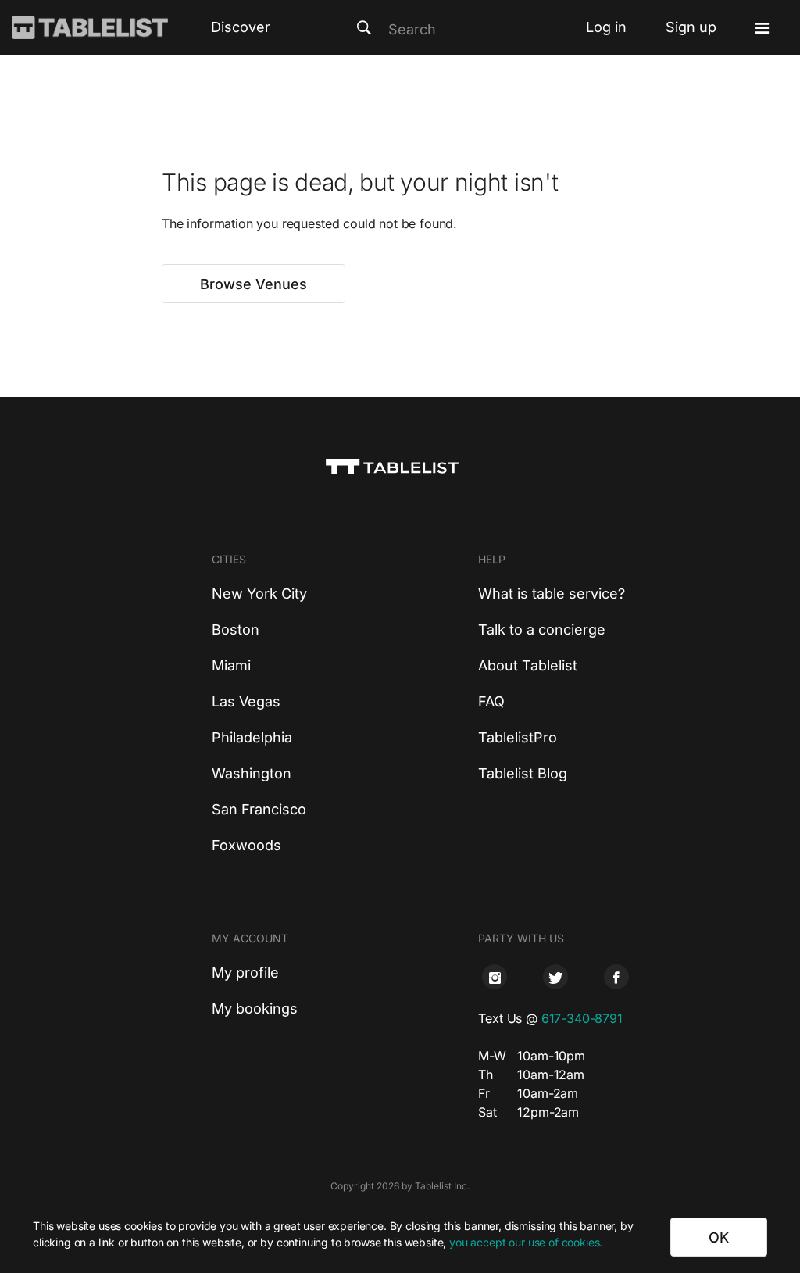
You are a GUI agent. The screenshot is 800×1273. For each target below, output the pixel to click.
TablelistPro (517, 737)
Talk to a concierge (541, 629)
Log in (606, 27)
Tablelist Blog (522, 773)
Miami (231, 665)
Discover (240, 27)
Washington (251, 773)
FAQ (491, 701)
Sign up (691, 27)
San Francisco (259, 809)
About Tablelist (527, 665)
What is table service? (551, 593)
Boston (235, 629)
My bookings (255, 1008)
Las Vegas (246, 701)
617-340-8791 (582, 1018)
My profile (245, 972)
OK (719, 1237)
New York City (259, 593)
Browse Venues (253, 284)
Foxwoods (246, 845)
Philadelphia (252, 737)
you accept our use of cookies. (525, 1242)
